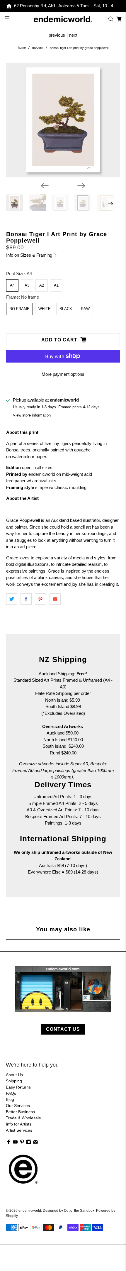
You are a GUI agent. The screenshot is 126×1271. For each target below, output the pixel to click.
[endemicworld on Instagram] (28, 1143)
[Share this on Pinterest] (40, 599)
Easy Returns (18, 1087)
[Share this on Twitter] (11, 599)
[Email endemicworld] (35, 1143)
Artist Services (19, 1130)
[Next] (81, 185)
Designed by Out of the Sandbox (68, 1210)
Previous (57, 35)
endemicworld (29, 1210)
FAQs (11, 1093)
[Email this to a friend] (55, 599)
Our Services (18, 1105)
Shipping (14, 1081)
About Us (14, 1074)
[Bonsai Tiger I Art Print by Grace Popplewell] (63, 120)
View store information (32, 415)
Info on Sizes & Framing (29, 255)
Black (65, 309)
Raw (85, 309)
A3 (27, 285)
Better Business (20, 1111)
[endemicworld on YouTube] (15, 1143)
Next (73, 35)
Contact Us (63, 1029)
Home (22, 47)
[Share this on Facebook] (26, 599)
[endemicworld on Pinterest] (22, 1143)
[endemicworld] (63, 19)
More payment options (63, 374)
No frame (19, 309)
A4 (12, 285)
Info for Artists (18, 1124)
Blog (10, 1099)
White (44, 309)
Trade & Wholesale (23, 1118)
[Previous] (44, 185)
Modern (37, 47)
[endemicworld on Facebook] (8, 1143)
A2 (41, 285)
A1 (56, 285)
